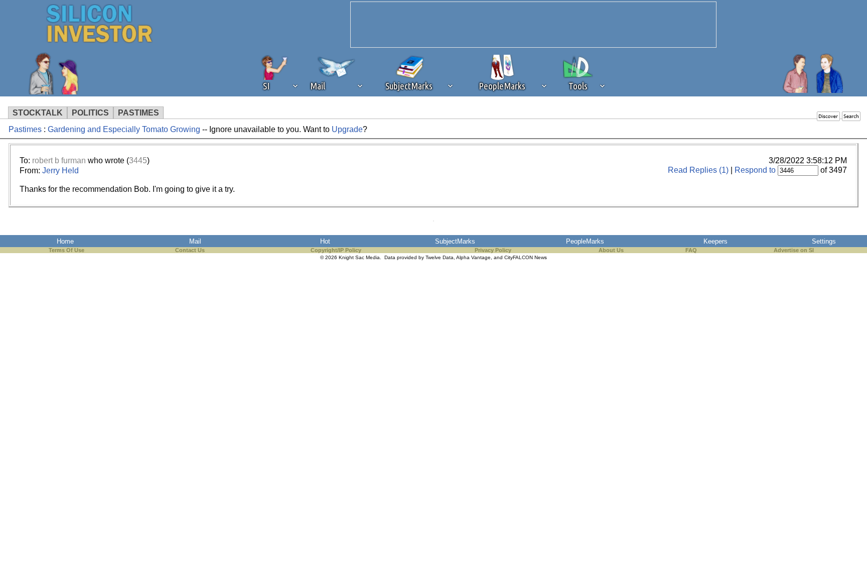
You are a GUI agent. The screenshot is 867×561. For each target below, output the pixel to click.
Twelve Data (439, 257)
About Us (611, 250)
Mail (195, 241)
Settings (824, 241)
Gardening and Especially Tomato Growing (124, 129)
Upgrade (347, 129)
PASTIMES (138, 112)
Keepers (715, 241)
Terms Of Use (66, 250)
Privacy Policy (493, 250)
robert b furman (59, 160)
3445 (138, 160)
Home (65, 241)
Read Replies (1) (698, 170)
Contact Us (190, 250)
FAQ (691, 250)
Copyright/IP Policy (336, 250)
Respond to (755, 170)
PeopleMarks (585, 241)
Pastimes (25, 129)
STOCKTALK (38, 112)
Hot (325, 241)
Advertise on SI (794, 250)
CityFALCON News (525, 257)
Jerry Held (60, 170)
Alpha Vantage (473, 257)
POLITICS (90, 112)
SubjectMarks (455, 241)
